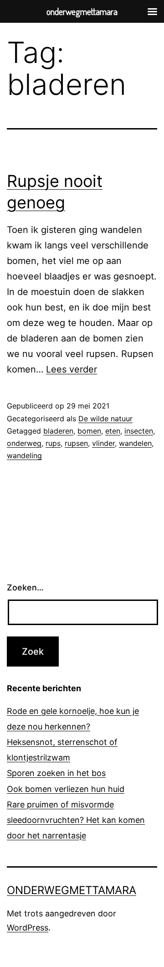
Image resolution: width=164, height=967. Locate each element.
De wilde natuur (105, 418)
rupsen (76, 443)
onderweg (24, 443)
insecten (138, 430)
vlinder (103, 443)
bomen (89, 430)
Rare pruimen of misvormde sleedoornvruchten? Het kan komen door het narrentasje (76, 820)
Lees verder (71, 369)
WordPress (27, 927)
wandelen (135, 443)
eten (112, 430)
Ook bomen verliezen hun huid (65, 789)
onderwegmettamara (71, 890)
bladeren (58, 430)
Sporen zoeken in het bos (56, 773)
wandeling (24, 455)
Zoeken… (25, 587)
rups (53, 443)
